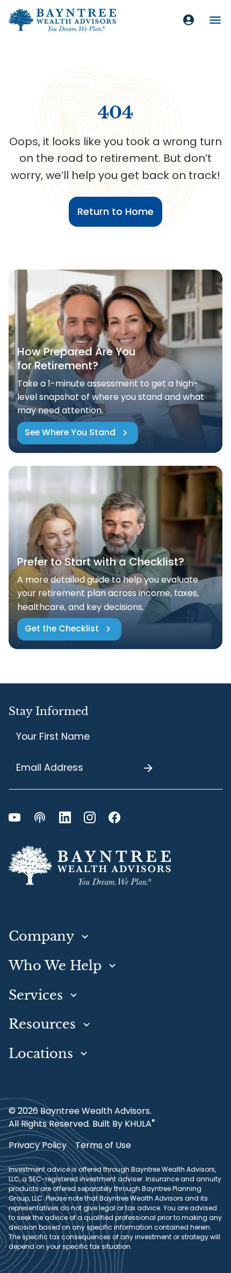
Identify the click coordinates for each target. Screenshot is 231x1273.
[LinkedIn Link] (65, 817)
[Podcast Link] (39, 817)
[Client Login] (188, 19)
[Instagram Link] (90, 817)
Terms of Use (103, 1145)
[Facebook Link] (114, 817)
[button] (215, 20)
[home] (62, 20)
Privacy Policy (38, 1145)
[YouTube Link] (14, 817)
